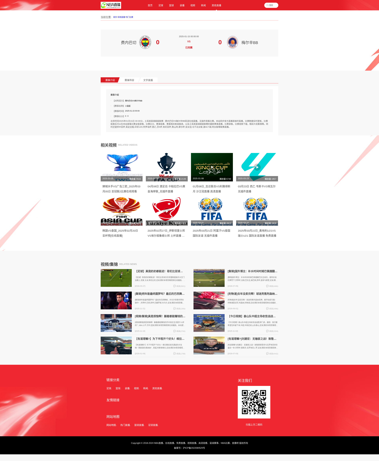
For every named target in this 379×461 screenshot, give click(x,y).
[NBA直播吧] (111, 8)
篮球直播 (139, 425)
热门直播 (125, 425)
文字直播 (148, 80)
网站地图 (111, 425)
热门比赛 (129, 17)
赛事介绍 (110, 80)
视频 (136, 388)
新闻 (145, 388)
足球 (108, 388)
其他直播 (121, 17)
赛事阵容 (129, 80)
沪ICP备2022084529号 (194, 448)
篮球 (118, 388)
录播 (127, 388)
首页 (115, 17)
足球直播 (153, 425)
